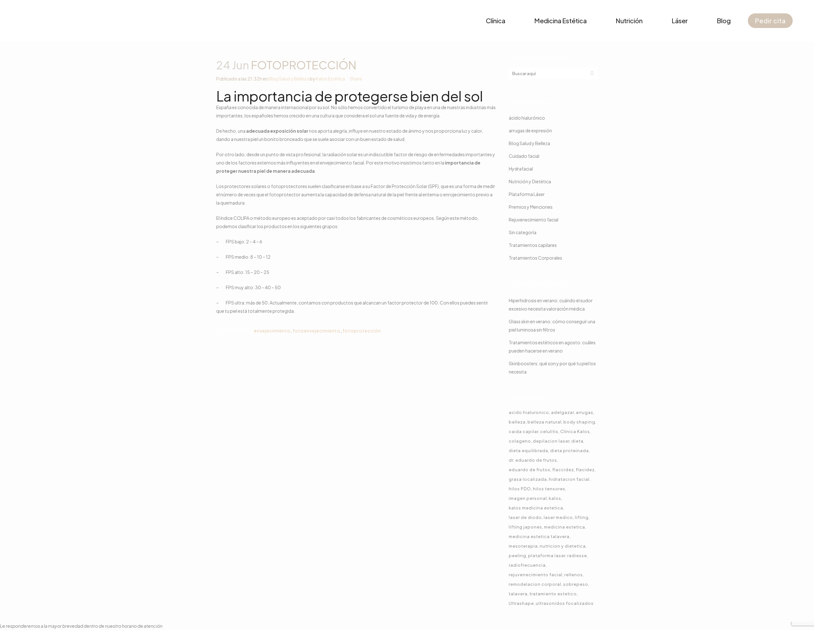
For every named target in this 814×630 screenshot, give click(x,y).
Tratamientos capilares (533, 245)
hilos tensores (549, 488)
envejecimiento (272, 330)
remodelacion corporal (535, 584)
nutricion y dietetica (563, 546)
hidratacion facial (569, 479)
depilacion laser (551, 441)
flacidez (585, 469)
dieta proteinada (569, 450)
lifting (582, 517)
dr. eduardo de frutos (533, 460)
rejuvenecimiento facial (535, 574)
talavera (518, 593)
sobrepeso (575, 584)
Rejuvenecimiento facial (533, 219)
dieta (577, 441)
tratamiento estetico (553, 593)
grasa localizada (528, 479)
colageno (520, 441)
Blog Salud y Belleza (288, 78)
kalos (555, 498)
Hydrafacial (521, 169)
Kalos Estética (330, 78)
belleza (517, 421)
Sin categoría (522, 232)
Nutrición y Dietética (530, 181)
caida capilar (523, 431)
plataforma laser (546, 555)
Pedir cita (770, 20)
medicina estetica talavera (539, 536)
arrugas (584, 412)
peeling (517, 555)
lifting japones (525, 526)
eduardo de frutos (529, 469)
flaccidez (563, 469)
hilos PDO (520, 488)
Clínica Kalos (575, 431)
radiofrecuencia (527, 565)
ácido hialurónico (527, 118)
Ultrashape (521, 603)
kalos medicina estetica (536, 507)
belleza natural (545, 421)
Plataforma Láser (527, 194)
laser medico (558, 517)
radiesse (577, 555)
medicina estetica (564, 526)
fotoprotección (361, 330)
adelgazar (562, 412)
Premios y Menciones (531, 207)
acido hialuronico (529, 412)
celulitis (549, 431)
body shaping (579, 421)
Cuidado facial (524, 156)
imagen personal (528, 498)
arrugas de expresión (530, 130)
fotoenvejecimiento (317, 330)
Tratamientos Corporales (535, 258)
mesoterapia (523, 546)
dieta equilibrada (528, 450)
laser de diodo (525, 517)
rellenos (573, 574)
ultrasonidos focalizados (565, 603)
